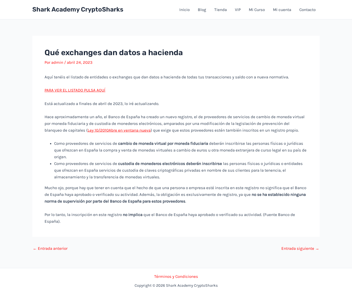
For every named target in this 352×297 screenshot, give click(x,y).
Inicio (184, 9)
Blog (202, 9)
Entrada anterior (50, 248)
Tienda (220, 9)
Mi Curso (257, 9)
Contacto (307, 9)
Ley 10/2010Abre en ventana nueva (119, 130)
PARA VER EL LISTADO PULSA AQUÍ (75, 90)
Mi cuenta (282, 9)
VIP (238, 9)
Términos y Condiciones (176, 276)
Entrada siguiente (300, 248)
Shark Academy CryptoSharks (77, 9)
